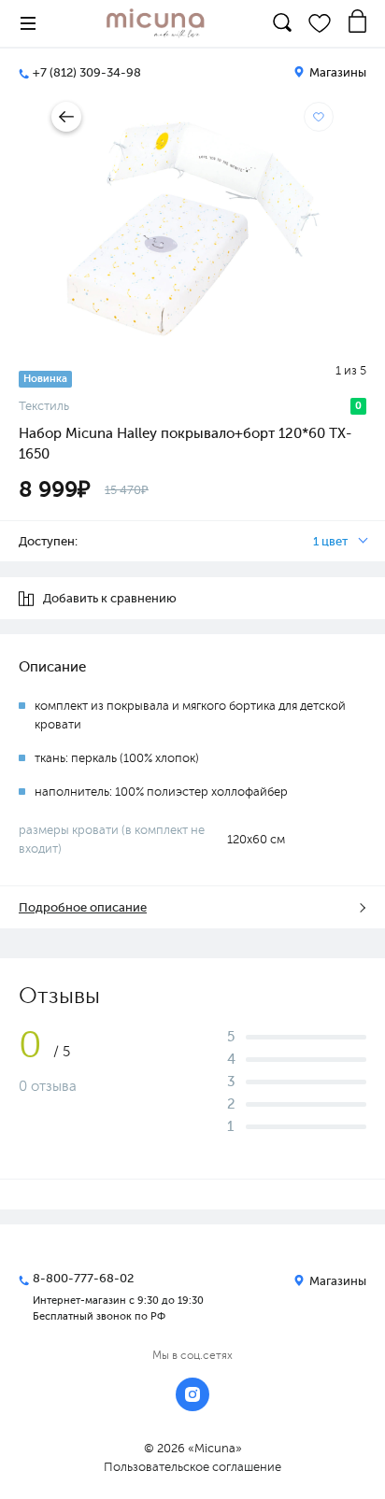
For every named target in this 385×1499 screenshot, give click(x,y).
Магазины (336, 72)
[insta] (192, 1394)
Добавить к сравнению (110, 598)
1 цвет (330, 541)
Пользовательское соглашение (192, 1467)
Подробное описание (83, 907)
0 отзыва (48, 1086)
